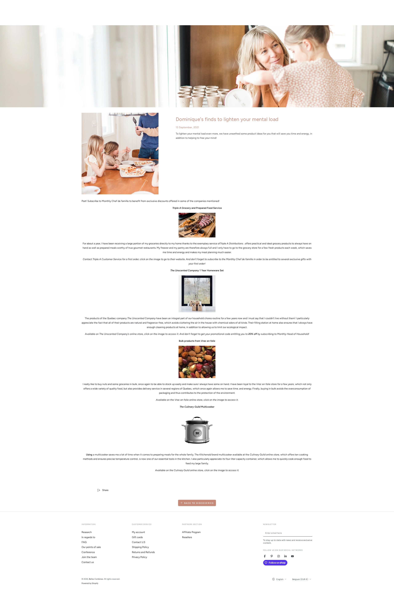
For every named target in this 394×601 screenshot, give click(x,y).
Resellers (187, 537)
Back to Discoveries (199, 503)
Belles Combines (96, 579)
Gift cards (137, 537)
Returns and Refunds (143, 552)
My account (138, 532)
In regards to (88, 537)
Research (87, 532)
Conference (88, 552)
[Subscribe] (310, 533)
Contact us (88, 562)
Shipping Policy (140, 547)
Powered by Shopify (90, 583)
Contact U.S (138, 542)
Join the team (89, 557)
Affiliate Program (191, 532)
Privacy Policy (139, 557)
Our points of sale (91, 547)
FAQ (84, 542)
